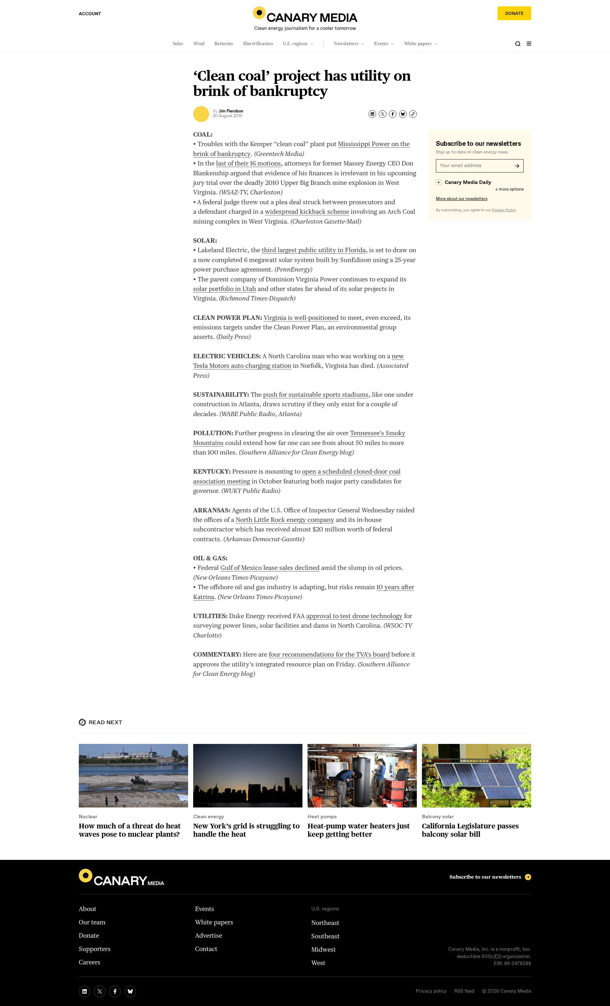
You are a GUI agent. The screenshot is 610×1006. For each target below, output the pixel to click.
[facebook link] (115, 991)
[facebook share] (392, 114)
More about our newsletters (461, 199)
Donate (514, 14)
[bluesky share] (403, 114)
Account (90, 14)
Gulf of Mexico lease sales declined (270, 567)
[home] (305, 14)
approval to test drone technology (354, 616)
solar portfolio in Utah (224, 289)
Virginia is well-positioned (301, 317)
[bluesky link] (130, 991)
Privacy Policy (504, 210)
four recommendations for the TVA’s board (329, 654)
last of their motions (248, 163)
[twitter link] (99, 991)
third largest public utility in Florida (314, 250)
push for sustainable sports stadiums (316, 394)
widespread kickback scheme (307, 211)
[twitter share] (382, 114)
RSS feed (464, 991)
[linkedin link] (84, 991)
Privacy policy (431, 991)
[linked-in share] (372, 114)
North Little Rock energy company (285, 519)
